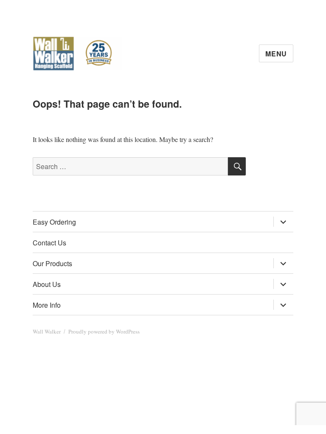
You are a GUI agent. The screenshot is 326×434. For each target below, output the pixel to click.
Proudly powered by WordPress (104, 331)
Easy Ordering (54, 222)
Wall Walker (47, 331)
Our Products (52, 263)
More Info (47, 305)
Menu (276, 53)
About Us (47, 284)
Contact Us (49, 243)
